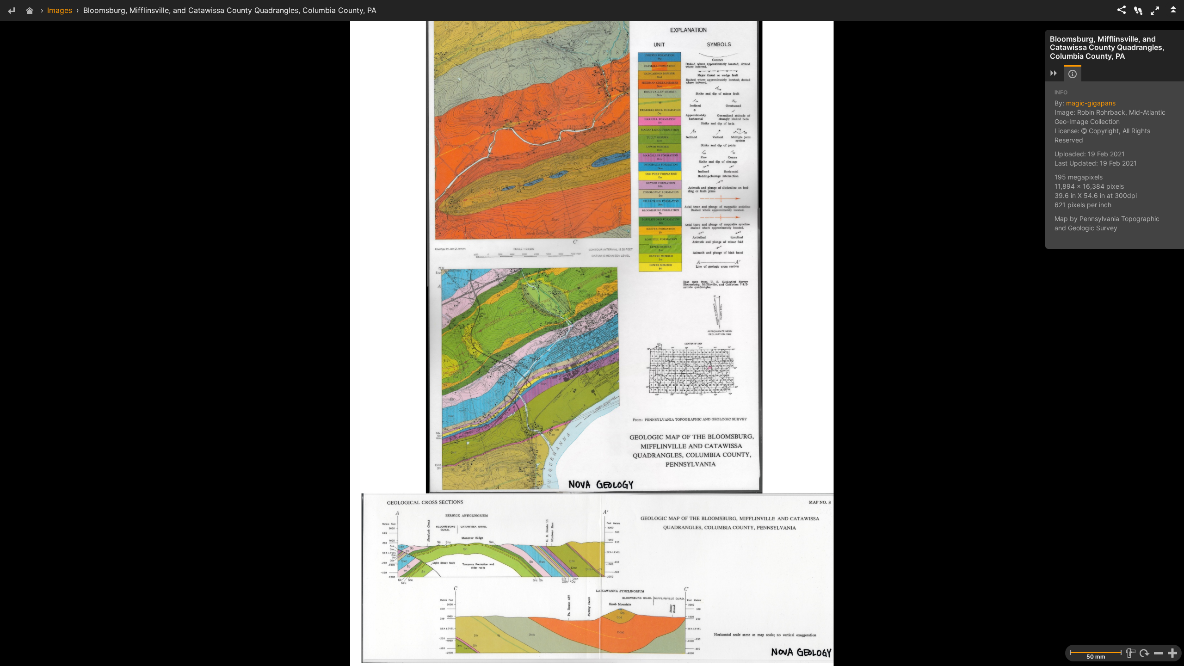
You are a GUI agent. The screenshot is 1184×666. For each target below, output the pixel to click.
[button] (1155, 10)
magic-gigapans (1091, 103)
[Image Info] (1072, 74)
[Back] (11, 11)
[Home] (29, 11)
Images (59, 10)
